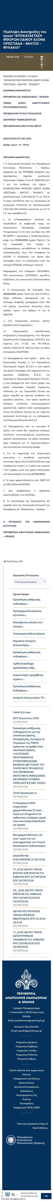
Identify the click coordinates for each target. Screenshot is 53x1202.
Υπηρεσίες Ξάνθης (26, 1050)
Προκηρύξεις (27, 1103)
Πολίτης (26, 1099)
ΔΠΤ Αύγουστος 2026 (26, 718)
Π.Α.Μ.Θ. (29, 56)
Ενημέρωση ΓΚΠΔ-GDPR (27, 1107)
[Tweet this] (42, 62)
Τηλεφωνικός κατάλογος (26, 1078)
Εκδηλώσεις (26, 1091)
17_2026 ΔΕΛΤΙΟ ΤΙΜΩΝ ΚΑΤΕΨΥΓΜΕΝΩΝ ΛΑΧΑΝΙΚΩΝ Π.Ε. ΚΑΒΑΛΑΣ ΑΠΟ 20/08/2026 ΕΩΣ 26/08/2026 (28, 939)
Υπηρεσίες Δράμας (26, 1042)
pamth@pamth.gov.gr (30, 1030)
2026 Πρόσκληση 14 (25, 793)
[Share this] (42, 59)
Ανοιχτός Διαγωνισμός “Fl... (29, 697)
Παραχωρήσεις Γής (26, 1095)
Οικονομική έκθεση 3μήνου (29, 633)
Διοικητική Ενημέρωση (26, 1086)
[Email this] (42, 57)
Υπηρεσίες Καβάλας (26, 1046)
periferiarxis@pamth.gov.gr (30, 1020)
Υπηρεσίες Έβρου (26, 1058)
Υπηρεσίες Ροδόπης (27, 1054)
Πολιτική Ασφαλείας (28, 1123)
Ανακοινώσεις (26, 1082)
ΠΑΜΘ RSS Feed (21, 712)
